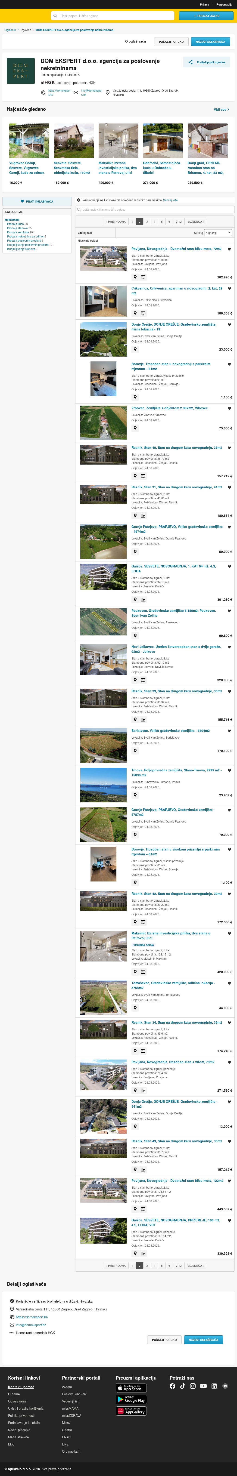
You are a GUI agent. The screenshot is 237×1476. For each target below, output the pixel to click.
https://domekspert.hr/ (59, 92)
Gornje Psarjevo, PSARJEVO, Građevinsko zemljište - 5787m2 (173, 812)
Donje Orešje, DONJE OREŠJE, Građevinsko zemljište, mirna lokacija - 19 (173, 326)
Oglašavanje (17, 1401)
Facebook (172, 1386)
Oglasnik (10, 30)
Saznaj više (170, 200)
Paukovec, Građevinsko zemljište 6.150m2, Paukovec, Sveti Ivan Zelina (173, 613)
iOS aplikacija (131, 1388)
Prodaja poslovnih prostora (24, 240)
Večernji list (70, 1401)
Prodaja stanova (17, 228)
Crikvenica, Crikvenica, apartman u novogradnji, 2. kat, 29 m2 (176, 290)
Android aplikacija (131, 1399)
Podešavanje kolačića (24, 1422)
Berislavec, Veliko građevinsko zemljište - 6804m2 (170, 730)
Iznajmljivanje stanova (21, 249)
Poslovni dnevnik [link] (74, 1394)
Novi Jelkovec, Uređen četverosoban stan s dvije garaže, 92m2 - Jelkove (176, 649)
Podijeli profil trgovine (211, 62)
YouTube (203, 1386)
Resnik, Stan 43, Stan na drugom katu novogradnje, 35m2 (176, 1141)
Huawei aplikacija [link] (131, 1411)
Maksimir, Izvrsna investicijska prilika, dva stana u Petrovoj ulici (170, 935)
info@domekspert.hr (91, 92)
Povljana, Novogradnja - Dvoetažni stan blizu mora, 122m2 (177, 1180)
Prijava (204, 4)
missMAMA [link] (70, 1408)
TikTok (182, 1386)
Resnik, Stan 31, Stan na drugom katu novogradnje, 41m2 (176, 487)
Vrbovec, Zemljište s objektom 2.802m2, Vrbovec (169, 408)
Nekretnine (12, 220)
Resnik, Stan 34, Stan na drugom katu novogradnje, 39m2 (176, 1022)
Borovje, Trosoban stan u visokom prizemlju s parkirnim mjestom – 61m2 (175, 851)
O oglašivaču (135, 41)
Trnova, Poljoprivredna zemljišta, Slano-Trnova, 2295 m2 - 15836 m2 (176, 772)
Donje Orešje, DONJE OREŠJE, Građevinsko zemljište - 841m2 (174, 1104)
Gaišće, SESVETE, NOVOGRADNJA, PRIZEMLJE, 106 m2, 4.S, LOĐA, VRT (175, 1222)
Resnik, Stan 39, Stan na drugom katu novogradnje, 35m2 (176, 691)
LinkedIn (214, 1386)
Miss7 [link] (66, 1422)
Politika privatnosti (21, 1415)
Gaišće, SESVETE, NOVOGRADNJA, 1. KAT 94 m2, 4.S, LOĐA (173, 568)
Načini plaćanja (19, 1429)
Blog (11, 1444)
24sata (67, 1386)
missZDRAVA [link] (71, 1415)
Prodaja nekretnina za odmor (25, 236)
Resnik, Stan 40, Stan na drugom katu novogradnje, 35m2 (176, 447)
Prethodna (116, 221)
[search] (155, 209)
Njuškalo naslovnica (24, 15)
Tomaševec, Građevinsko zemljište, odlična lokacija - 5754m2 (173, 985)
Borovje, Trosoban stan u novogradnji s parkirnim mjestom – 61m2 (170, 366)
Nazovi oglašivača (210, 42)
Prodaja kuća (15, 224)
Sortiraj (198, 232)
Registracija (224, 4)
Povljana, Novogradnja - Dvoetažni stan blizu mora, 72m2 (176, 248)
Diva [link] (65, 1444)
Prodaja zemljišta (18, 232)
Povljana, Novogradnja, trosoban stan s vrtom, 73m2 (172, 1062)
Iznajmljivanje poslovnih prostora (28, 245)
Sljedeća (195, 221)
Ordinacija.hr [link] (71, 1451)
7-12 (179, 221)
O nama (14, 1394)
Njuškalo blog (225, 1386)
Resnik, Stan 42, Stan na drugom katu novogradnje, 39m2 (176, 893)
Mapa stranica (18, 1437)
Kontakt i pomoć (21, 1386)
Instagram (193, 1386)
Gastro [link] (67, 1429)
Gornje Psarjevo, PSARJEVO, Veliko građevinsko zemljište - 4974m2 (177, 529)
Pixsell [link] (66, 1437)
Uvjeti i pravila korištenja (26, 1408)
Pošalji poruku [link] (171, 42)
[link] (135, 277)
